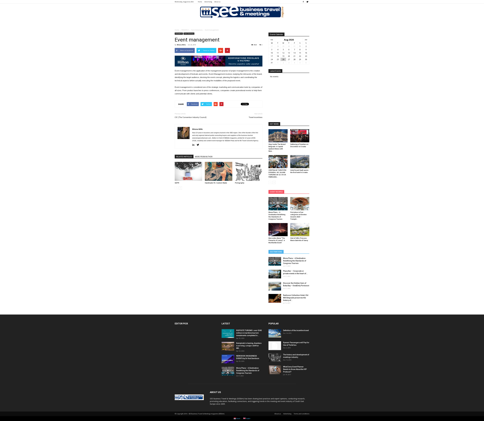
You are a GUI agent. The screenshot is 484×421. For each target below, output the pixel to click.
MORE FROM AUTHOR (204, 157)
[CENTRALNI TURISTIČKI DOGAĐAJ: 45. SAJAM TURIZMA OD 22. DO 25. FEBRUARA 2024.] (278, 161)
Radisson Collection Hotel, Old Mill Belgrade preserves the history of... (295, 297)
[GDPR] (188, 171)
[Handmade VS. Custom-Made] (218, 171)
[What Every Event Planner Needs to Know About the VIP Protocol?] (274, 369)
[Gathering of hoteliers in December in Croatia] (299, 135)
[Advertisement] (289, 101)
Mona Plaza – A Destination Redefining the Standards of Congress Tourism (294, 260)
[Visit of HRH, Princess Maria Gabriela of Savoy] (299, 229)
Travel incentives (255, 117)
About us (217, 2)
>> (306, 39)
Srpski (238, 418)
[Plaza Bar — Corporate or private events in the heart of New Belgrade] (274, 274)
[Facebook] (303, 2)
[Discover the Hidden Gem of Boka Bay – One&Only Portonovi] (274, 286)
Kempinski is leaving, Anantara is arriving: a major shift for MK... (248, 345)
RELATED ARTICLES (184, 157)
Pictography (239, 183)
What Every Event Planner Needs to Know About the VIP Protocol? (295, 369)
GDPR (177, 183)
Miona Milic (181, 45)
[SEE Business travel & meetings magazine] (242, 12)
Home (200, 2)
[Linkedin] (194, 144)
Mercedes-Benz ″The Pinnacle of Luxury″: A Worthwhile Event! (276, 240)
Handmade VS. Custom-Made (216, 183)
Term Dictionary (189, 33)
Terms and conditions (301, 414)
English (248, 418)
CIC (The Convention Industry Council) (190, 117)
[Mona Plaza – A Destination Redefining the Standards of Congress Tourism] (278, 203)
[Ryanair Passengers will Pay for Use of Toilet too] (274, 345)
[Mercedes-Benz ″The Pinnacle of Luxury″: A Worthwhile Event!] (278, 229)
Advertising (208, 2)
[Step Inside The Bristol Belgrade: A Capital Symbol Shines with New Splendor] (278, 135)
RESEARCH (178, 33)
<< (271, 39)
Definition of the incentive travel (296, 330)
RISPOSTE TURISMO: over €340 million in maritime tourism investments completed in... (249, 332)
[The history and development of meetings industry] (274, 357)
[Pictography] (248, 171)
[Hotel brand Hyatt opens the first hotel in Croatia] (299, 161)
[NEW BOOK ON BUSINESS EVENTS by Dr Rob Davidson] (228, 359)
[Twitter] (307, 2)
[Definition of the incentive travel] (274, 333)
